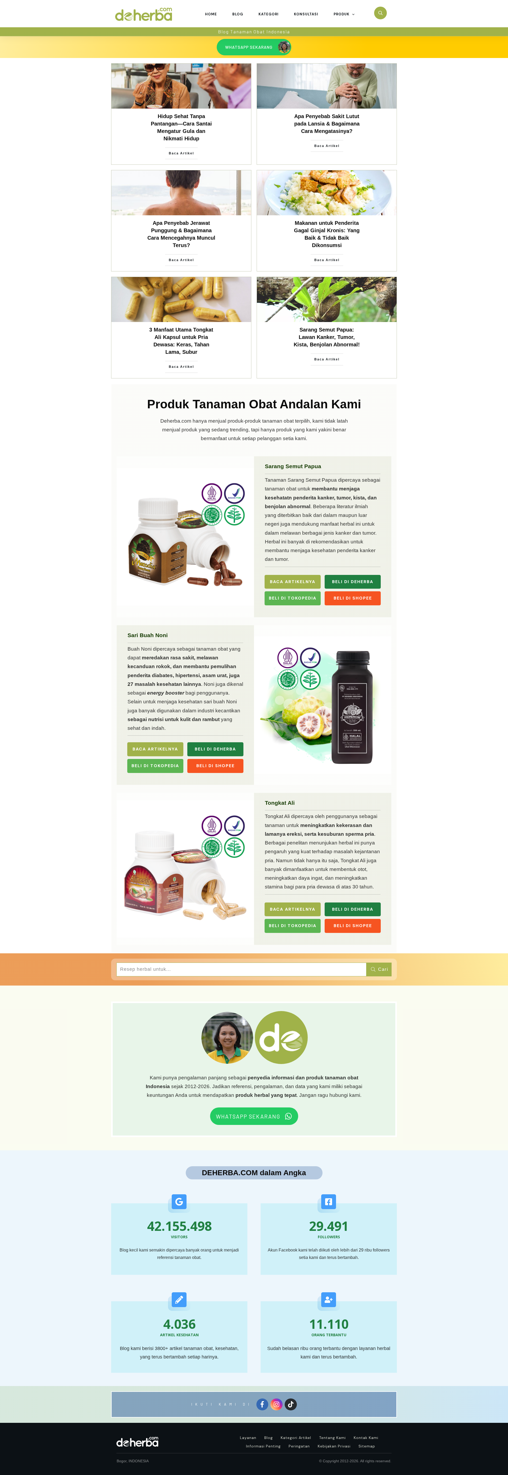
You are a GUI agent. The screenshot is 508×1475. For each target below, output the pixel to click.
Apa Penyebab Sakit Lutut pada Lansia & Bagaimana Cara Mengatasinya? (327, 123)
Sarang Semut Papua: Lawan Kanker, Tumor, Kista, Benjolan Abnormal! (327, 337)
